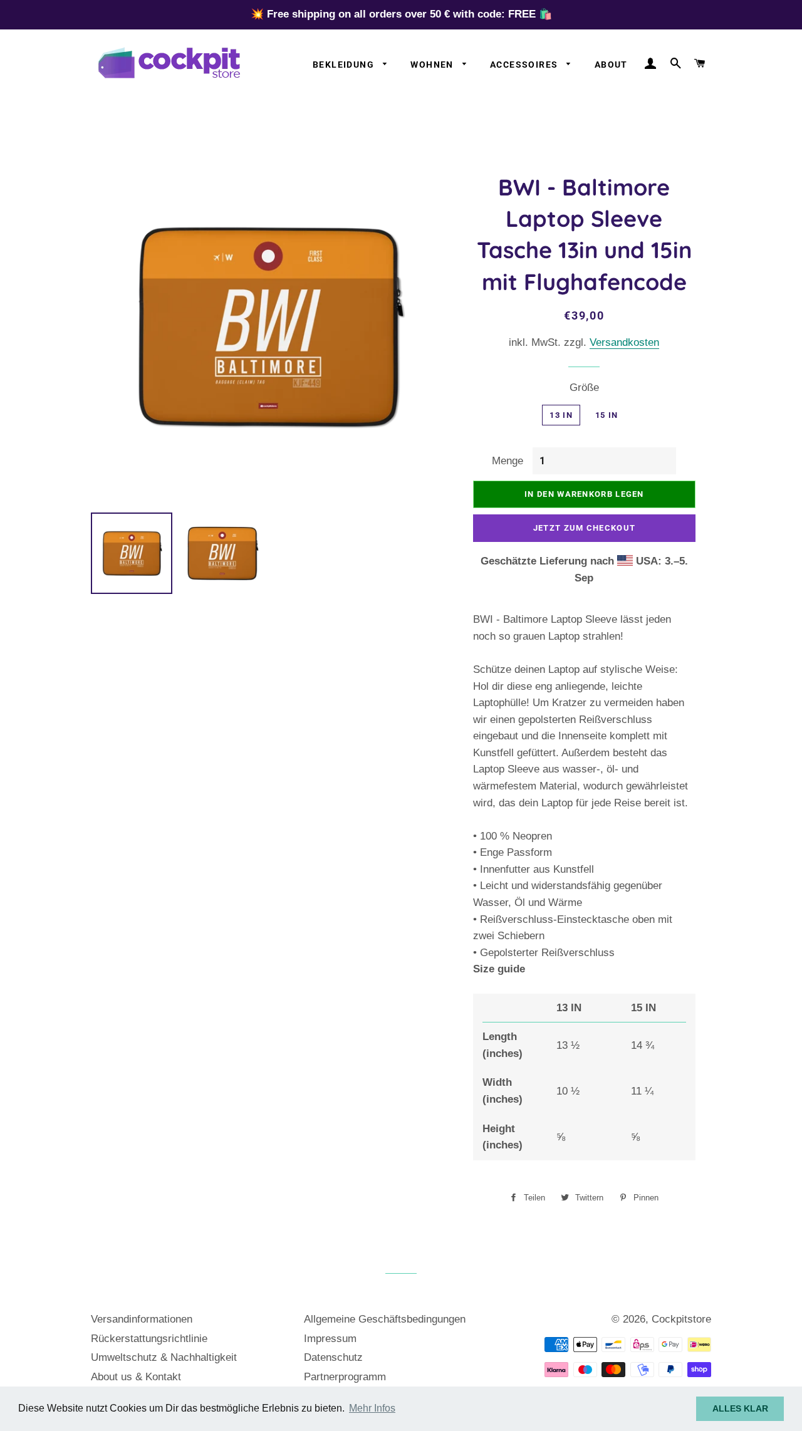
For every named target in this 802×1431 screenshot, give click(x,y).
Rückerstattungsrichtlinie (149, 1339)
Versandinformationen (141, 1319)
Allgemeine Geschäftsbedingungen (385, 1319)
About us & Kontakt (136, 1377)
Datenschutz (333, 1357)
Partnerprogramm (345, 1377)
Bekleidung (345, 65)
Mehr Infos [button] (372, 1408)
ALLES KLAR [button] (740, 1408)
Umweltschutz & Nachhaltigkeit (164, 1357)
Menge (507, 461)
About (611, 65)
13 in (561, 415)
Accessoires (525, 65)
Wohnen (433, 65)
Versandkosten (624, 342)
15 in (606, 415)
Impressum (330, 1339)
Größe (584, 387)
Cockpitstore (681, 1319)
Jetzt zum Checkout (584, 528)
